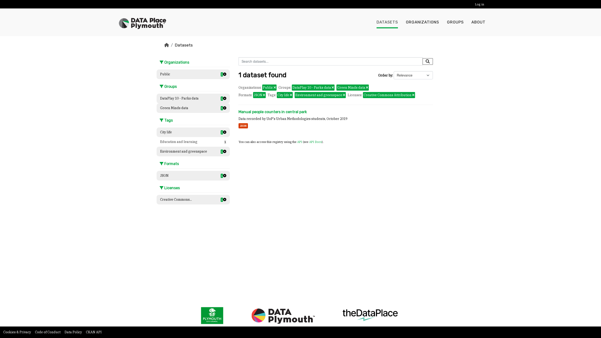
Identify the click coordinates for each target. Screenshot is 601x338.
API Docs (315, 142)
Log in (479, 4)
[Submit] (428, 61)
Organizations (422, 22)
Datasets (387, 22)
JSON (243, 125)
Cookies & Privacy (17, 332)
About (478, 22)
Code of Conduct (48, 332)
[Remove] (275, 87)
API (299, 142)
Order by (385, 75)
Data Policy (74, 332)
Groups (455, 22)
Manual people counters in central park (273, 112)
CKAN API (94, 332)
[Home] (166, 45)
